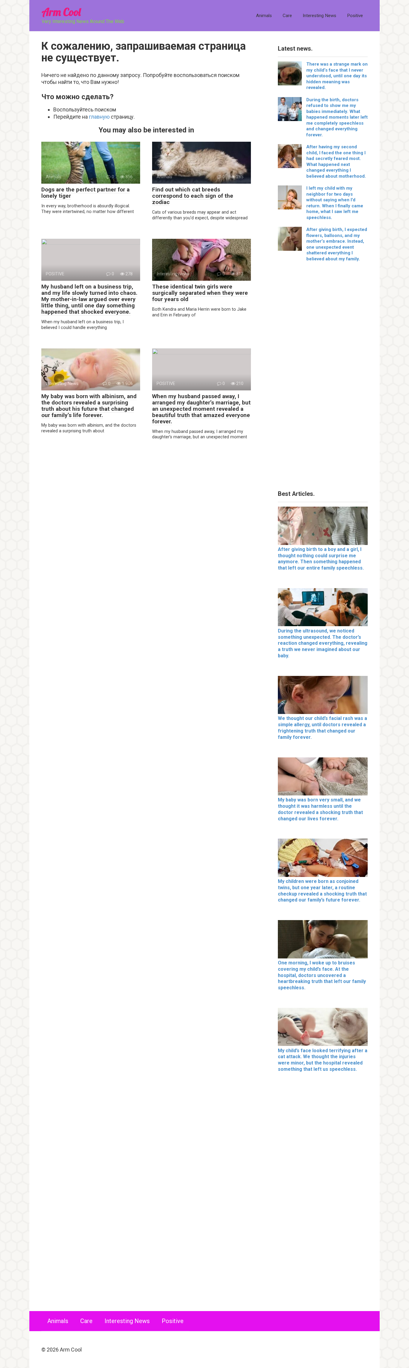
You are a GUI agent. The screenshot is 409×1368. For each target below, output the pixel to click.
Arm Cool (61, 12)
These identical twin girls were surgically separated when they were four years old (200, 293)
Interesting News (319, 15)
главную (99, 117)
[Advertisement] (323, 378)
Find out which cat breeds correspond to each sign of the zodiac (192, 196)
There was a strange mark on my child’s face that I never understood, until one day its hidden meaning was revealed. (337, 75)
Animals (264, 15)
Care (287, 15)
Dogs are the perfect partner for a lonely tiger (85, 192)
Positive (355, 15)
